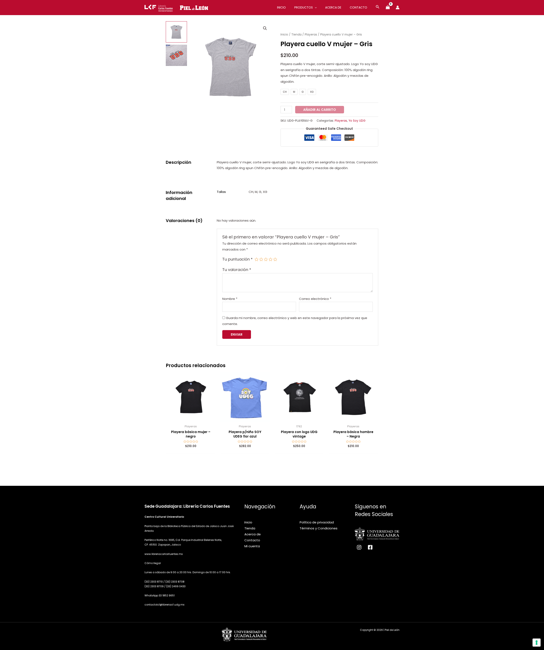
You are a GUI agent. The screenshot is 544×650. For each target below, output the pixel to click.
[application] (315, 7)
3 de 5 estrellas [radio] (266, 259)
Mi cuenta (252, 546)
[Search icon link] (378, 7)
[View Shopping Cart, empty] (388, 7)
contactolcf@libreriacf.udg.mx (164, 604)
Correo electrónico (315, 298)
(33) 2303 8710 (153, 581)
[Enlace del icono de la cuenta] (398, 7)
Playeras (311, 35)
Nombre (229, 298)
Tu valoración (236, 269)
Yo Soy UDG (357, 121)
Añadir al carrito (319, 109)
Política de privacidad (317, 522)
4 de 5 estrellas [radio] (270, 259)
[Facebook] (370, 547)
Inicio (284, 35)
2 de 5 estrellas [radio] (261, 259)
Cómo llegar (152, 563)
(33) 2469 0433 (176, 586)
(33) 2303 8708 (174, 581)
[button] (265, 28)
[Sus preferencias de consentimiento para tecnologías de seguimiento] (537, 643)
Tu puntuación (237, 259)
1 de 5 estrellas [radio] (256, 259)
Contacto (252, 540)
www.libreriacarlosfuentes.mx (163, 554)
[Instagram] (359, 547)
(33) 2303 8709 (154, 586)
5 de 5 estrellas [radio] (275, 259)
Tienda (296, 35)
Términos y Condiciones (318, 528)
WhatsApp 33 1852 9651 (159, 595)
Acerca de (252, 534)
